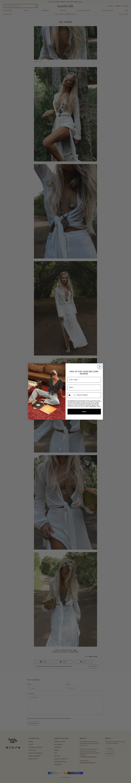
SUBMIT (84, 412)
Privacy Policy (92, 406)
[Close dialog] (99, 366)
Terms (98, 406)
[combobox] (71, 395)
